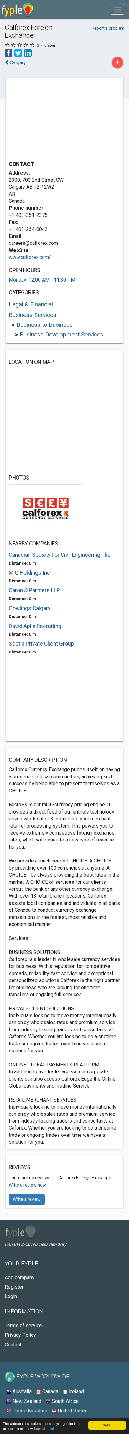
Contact (13, 1345)
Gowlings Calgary (29, 608)
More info (49, 1428)
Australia (21, 1391)
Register (14, 1287)
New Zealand (26, 1401)
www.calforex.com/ (30, 257)
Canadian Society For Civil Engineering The (60, 555)
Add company (19, 1278)
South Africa (65, 1401)
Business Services (32, 315)
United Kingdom (29, 1411)
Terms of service (23, 1326)
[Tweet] (18, 53)
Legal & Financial (31, 304)
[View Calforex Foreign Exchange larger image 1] (45, 509)
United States (72, 1411)
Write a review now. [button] (28, 1185)
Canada (49, 1391)
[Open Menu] (117, 9)
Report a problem (108, 27)
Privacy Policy (20, 1335)
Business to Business (45, 324)
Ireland (76, 1391)
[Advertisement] (56, 120)
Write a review (27, 1199)
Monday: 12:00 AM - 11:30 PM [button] (42, 280)
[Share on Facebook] (8, 53)
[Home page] (17, 9)
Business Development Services (61, 334)
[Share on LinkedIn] (28, 53)
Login (11, 1296)
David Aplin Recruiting (35, 626)
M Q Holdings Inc (29, 573)
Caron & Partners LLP (34, 590)
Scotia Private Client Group (41, 644)
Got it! (107, 1425)
